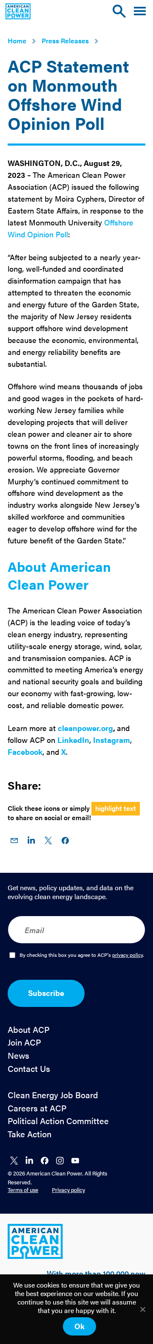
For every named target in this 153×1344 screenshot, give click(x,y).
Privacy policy (68, 1189)
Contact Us (29, 1068)
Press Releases (65, 40)
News (18, 1055)
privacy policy (127, 955)
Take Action (29, 1134)
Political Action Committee (58, 1121)
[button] (140, 11)
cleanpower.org (85, 728)
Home (17, 40)
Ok (79, 1326)
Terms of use (23, 1189)
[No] (142, 1309)
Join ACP (24, 1042)
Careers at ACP (37, 1108)
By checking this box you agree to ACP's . (82, 955)
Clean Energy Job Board (53, 1095)
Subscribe (46, 992)
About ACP (29, 1029)
